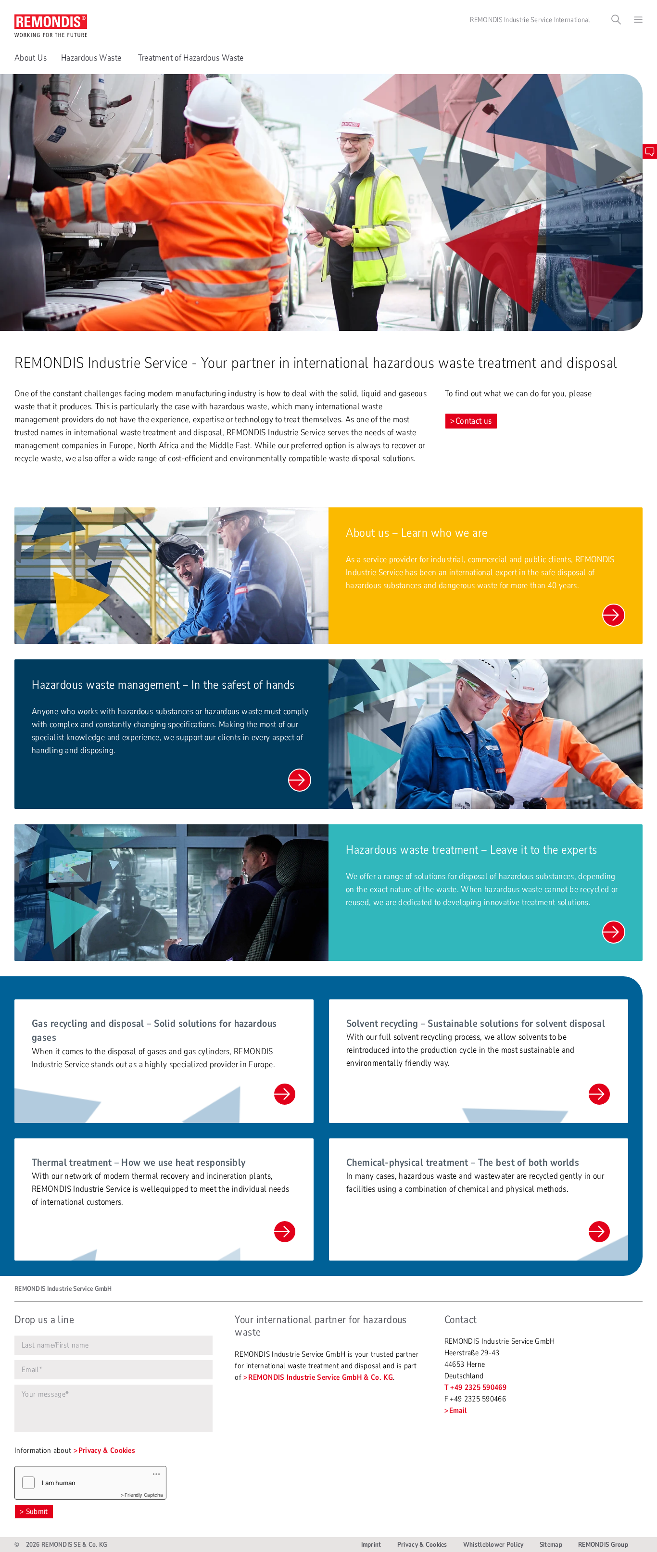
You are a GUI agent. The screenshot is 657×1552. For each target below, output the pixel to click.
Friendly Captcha (144, 1495)
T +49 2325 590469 (475, 1387)
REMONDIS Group (603, 1544)
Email (458, 1410)
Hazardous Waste (92, 57)
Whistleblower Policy (493, 1544)
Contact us (473, 421)
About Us (30, 57)
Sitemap (551, 1544)
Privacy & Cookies (106, 1450)
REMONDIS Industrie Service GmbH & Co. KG (320, 1377)
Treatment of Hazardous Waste (192, 57)
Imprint (371, 1544)
